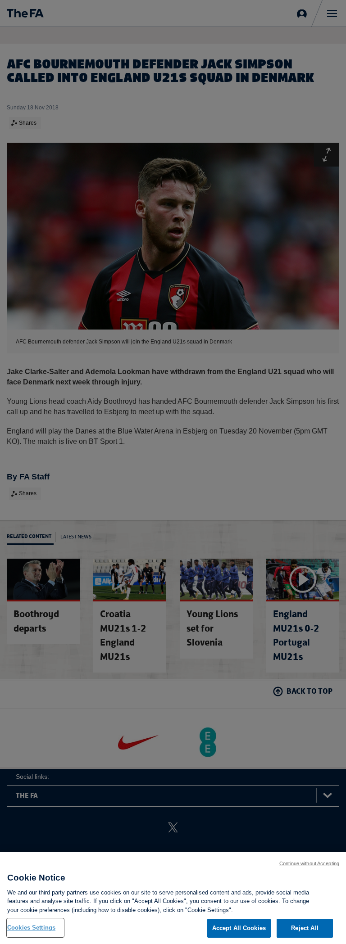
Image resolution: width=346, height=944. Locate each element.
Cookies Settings (31, 927)
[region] (173, 898)
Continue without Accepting (309, 863)
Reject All (304, 928)
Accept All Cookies (239, 928)
